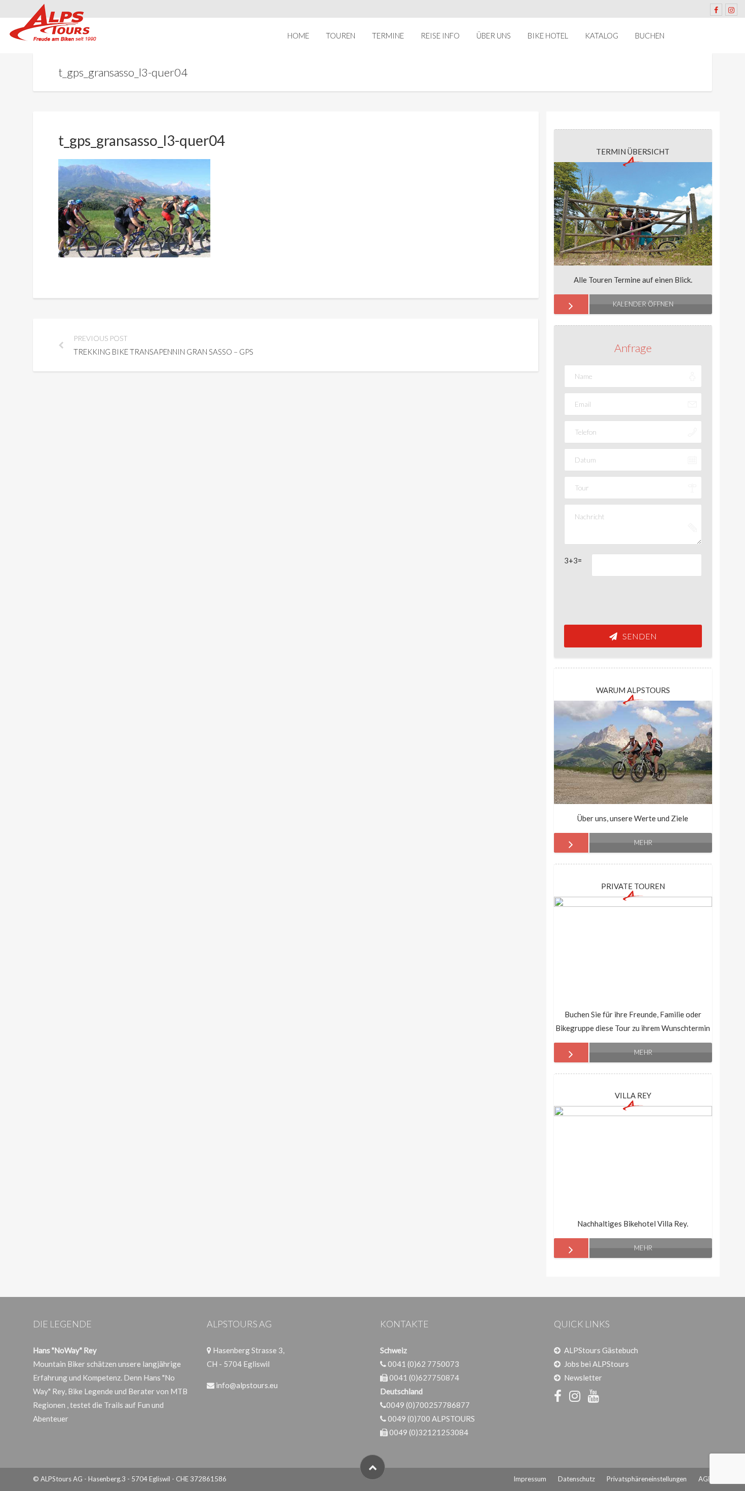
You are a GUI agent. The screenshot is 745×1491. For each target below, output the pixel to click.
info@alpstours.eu (247, 1385)
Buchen (649, 35)
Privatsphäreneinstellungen (647, 1479)
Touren (340, 35)
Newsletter (583, 1377)
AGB (705, 1479)
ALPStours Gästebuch (601, 1350)
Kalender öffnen (643, 304)
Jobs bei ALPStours (596, 1363)
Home (298, 35)
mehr (643, 842)
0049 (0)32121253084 (428, 1432)
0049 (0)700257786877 (428, 1404)
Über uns (493, 35)
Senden (639, 636)
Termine (388, 35)
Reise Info (440, 35)
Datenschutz (576, 1479)
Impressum (529, 1479)
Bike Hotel (548, 35)
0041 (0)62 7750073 (423, 1363)
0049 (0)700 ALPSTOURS (431, 1418)
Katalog (601, 35)
